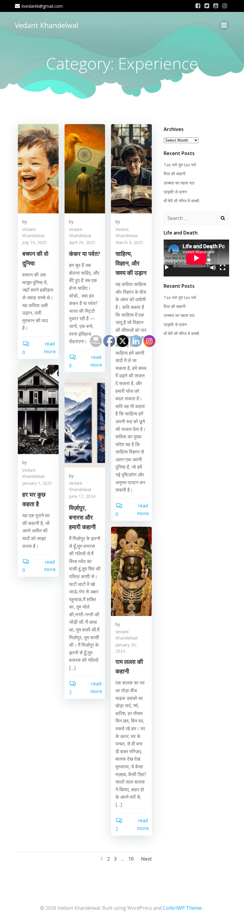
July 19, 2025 (34, 242)
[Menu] (224, 25)
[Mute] (213, 268)
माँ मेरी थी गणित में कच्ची (181, 201)
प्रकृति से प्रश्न (175, 192)
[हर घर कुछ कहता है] (38, 409)
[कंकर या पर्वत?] (85, 168)
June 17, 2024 (82, 496)
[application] (196, 258)
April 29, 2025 (82, 242)
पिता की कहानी (174, 173)
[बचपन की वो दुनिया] (38, 168)
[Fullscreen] (223, 268)
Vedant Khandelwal (46, 25)
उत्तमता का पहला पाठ (179, 183)
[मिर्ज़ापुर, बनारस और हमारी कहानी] (85, 422)
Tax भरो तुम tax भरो (180, 165)
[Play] (167, 268)
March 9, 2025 (129, 242)
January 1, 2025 (37, 483)
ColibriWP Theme (182, 908)
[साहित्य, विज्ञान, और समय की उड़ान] (131, 168)
